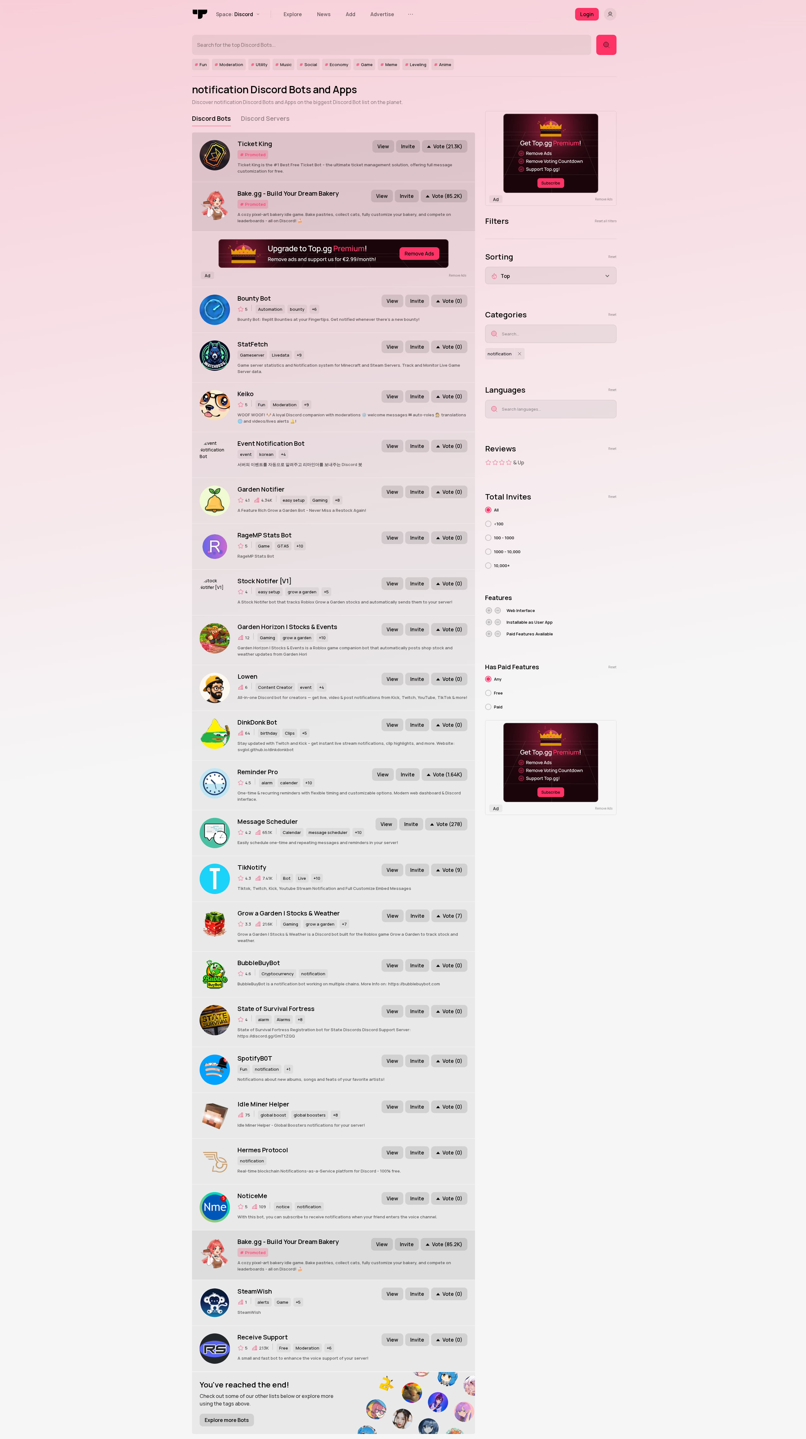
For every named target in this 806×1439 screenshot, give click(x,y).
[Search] (606, 45)
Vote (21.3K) (447, 146)
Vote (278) (449, 824)
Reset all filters (606, 221)
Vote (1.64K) (447, 774)
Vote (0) (452, 300)
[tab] (211, 118)
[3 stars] (502, 462)
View (383, 146)
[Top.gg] (200, 14)
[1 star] (488, 462)
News (324, 14)
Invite (408, 146)
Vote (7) (452, 915)
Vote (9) (452, 869)
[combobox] (551, 275)
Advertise (382, 14)
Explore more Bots (227, 1420)
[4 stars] (509, 462)
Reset (612, 256)
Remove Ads (457, 275)
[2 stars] (495, 462)
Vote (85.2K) (447, 196)
